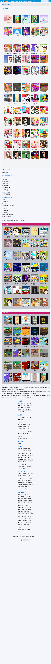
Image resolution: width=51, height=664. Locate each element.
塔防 (26, 513)
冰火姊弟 (20, 484)
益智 (22, 403)
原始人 (29, 527)
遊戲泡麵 (15, 536)
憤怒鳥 (22, 486)
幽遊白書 (20, 457)
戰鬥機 (31, 507)
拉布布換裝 (5, 208)
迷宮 (19, 518)
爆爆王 (24, 424)
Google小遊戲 (21, 411)
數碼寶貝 (29, 466)
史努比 (28, 428)
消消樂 (19, 409)
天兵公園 (24, 455)
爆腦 (19, 502)
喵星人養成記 (6, 183)
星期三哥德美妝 (6, 179)
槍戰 (19, 407)
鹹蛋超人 (24, 466)
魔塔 (30, 518)
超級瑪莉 (20, 473)
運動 (28, 405)
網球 (25, 511)
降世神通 (20, 431)
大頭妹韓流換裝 (6, 189)
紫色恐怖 (27, 486)
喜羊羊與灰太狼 (29, 453)
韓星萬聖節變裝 (6, 185)
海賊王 (19, 466)
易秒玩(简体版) (35, 536)
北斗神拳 (25, 457)
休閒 (31, 403)
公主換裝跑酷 (6, 210)
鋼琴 (26, 509)
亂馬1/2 (30, 457)
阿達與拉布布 (6, 181)
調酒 (28, 524)
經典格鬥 (30, 498)
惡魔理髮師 (20, 419)
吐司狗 (23, 417)
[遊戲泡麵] (5, 1)
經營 (25, 403)
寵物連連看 (20, 489)
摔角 (23, 509)
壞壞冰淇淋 (20, 524)
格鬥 (22, 405)
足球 (22, 498)
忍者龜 (19, 461)
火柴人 (28, 426)
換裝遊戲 (8, 4)
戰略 (25, 502)
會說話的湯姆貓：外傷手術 (8, 205)
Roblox (29, 409)
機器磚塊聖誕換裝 (7, 216)
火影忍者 (20, 424)
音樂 (22, 511)
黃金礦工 (20, 527)
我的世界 (31, 484)
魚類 (25, 407)
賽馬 (28, 507)
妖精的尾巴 (23, 468)
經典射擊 (25, 500)
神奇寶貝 (20, 428)
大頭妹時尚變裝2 (6, 187)
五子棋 (19, 505)
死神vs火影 (29, 464)
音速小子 (20, 426)
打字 (22, 516)
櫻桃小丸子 (20, 459)
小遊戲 (3, 4)
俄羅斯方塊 (20, 507)
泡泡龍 (28, 424)
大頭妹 (30, 417)
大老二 (26, 505)
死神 (19, 468)
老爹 (23, 529)
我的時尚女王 (6, 203)
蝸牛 (26, 522)
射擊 (31, 405)
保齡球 (25, 516)
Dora (28, 433)
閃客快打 (20, 520)
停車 (19, 513)
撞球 (19, 516)
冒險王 (19, 475)
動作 (19, 403)
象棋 (28, 502)
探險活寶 (20, 448)
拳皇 (32, 473)
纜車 (25, 524)
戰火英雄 (25, 527)
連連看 (28, 407)
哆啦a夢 (25, 431)
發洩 (25, 405)
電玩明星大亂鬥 (21, 482)
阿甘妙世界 (28, 450)
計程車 (22, 513)
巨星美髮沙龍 (6, 212)
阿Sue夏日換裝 (6, 201)
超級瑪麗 (30, 431)
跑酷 (25, 507)
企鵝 (22, 518)
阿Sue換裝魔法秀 (6, 192)
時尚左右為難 (6, 178)
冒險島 (19, 480)
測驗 (28, 511)
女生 (28, 494)
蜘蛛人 (19, 464)
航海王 (29, 448)
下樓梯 (29, 520)
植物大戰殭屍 (29, 482)
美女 (31, 494)
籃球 (30, 496)
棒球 (19, 498)
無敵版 (19, 443)
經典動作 (20, 500)
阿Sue (19, 417)
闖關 (22, 502)
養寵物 (29, 516)
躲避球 (25, 498)
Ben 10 (24, 433)
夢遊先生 (25, 520)
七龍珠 (19, 453)
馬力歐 (25, 489)
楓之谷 (24, 428)
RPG (23, 409)
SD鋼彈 (31, 455)
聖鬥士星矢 (30, 459)
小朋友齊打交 (21, 522)
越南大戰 (24, 475)
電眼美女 (26, 518)
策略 (19, 405)
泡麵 (26, 409)
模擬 (29, 513)
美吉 (27, 417)
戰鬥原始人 (28, 480)
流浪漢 (29, 522)
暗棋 (31, 502)
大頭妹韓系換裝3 (6, 190)
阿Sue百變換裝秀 (7, 194)
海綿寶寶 (20, 433)
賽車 (28, 403)
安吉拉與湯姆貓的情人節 (8, 214)
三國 (22, 407)
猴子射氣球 (27, 529)
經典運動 (30, 500)
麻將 (23, 505)
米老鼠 (25, 459)
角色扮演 (30, 509)
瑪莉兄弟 (25, 478)
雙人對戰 (25, 438)
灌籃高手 (24, 464)
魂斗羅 (23, 480)
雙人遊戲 (20, 438)
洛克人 (24, 426)
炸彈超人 (20, 478)
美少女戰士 (29, 461)
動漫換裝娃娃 (6, 207)
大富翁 (22, 496)
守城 (25, 494)
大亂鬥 (19, 509)
